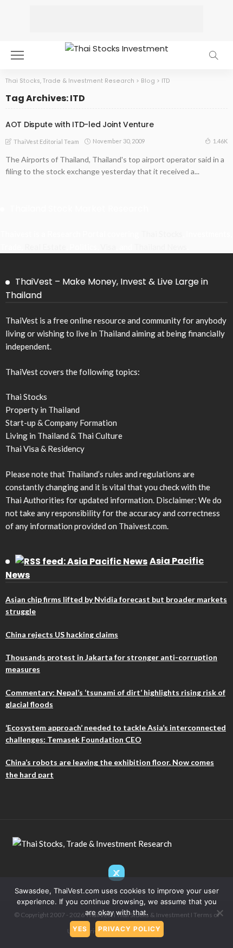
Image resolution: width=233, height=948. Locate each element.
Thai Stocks (162, 234)
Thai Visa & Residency (45, 448)
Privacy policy (129, 929)
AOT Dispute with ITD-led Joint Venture (79, 124)
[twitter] (116, 873)
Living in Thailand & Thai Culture (63, 435)
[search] (213, 55)
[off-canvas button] (17, 55)
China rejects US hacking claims (61, 634)
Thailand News (160, 247)
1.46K (220, 140)
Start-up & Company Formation (61, 422)
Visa (108, 247)
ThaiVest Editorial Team (46, 141)
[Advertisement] (116, 18)
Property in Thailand (42, 409)
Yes (80, 929)
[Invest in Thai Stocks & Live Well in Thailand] (117, 47)
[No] (219, 912)
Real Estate (45, 247)
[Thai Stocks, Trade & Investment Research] (92, 842)
